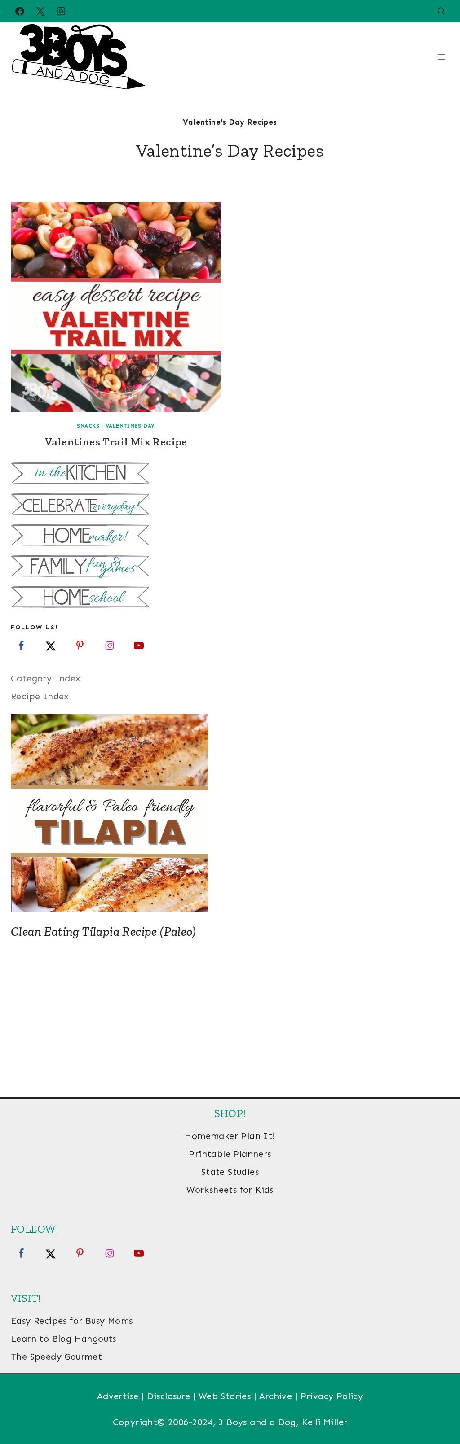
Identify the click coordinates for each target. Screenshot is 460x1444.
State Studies (230, 1171)
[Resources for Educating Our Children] (230, 598)
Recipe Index (40, 696)
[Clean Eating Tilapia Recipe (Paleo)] (230, 813)
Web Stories (225, 1396)
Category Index (46, 678)
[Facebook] (20, 11)
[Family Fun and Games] (230, 567)
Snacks (88, 426)
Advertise (118, 1396)
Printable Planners (230, 1153)
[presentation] (116, 307)
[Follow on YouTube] (138, 645)
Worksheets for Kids (230, 1189)
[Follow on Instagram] (109, 645)
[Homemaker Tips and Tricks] (230, 536)
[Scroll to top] (438, 1408)
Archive (275, 1396)
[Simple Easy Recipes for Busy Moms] (230, 474)
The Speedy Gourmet (56, 1356)
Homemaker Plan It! (230, 1135)
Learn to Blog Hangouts (63, 1338)
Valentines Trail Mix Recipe (115, 441)
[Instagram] (61, 11)
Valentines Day (130, 426)
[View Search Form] (441, 11)
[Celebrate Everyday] (230, 505)
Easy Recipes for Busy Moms (72, 1320)
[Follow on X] (50, 645)
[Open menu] (441, 57)
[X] (40, 11)
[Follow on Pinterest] (80, 645)
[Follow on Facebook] (21, 645)
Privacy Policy (332, 1396)
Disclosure (168, 1396)
